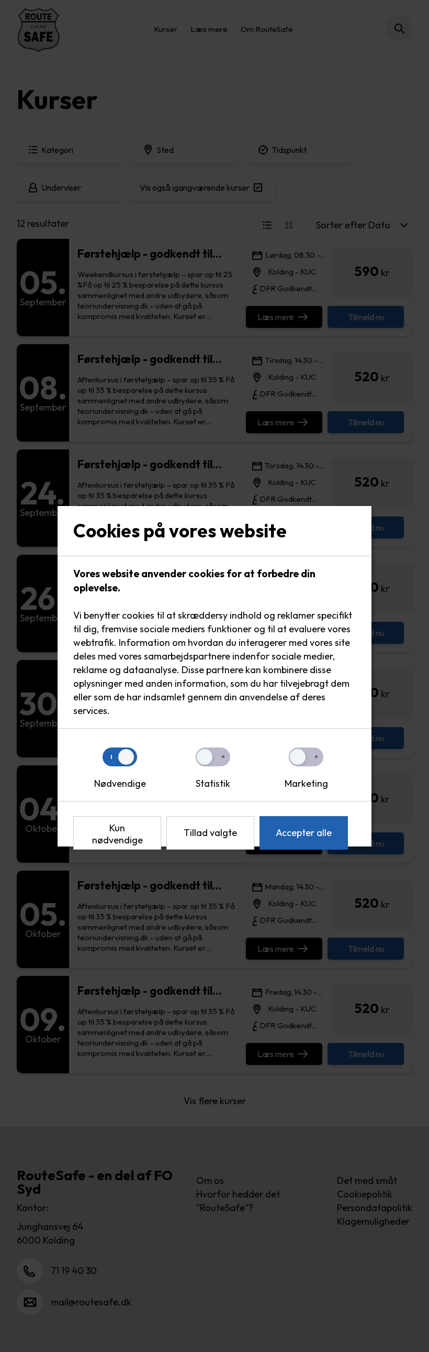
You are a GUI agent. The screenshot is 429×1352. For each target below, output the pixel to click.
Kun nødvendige (117, 834)
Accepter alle (304, 833)
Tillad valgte (210, 833)
